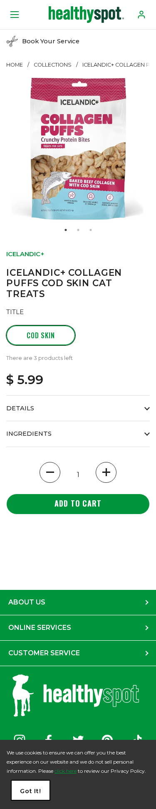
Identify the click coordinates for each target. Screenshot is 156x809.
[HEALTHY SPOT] (86, 14)
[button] (50, 472)
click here (65, 771)
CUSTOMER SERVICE (44, 653)
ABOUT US (26, 602)
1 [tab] (66, 230)
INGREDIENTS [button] (29, 433)
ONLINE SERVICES (39, 628)
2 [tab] (78, 230)
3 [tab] (91, 230)
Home (14, 65)
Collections (53, 65)
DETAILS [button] (20, 408)
